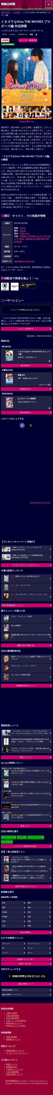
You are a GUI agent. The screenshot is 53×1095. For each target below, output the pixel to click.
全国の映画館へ (26, 932)
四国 (29, 921)
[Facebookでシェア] (22, 425)
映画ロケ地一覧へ (25, 964)
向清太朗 (18, 242)
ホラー (30, 953)
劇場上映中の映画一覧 (25, 645)
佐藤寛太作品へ (26, 389)
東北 (29, 912)
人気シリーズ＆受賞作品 (16, 1021)
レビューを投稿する (25, 329)
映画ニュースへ (26, 757)
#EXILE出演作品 (8, 44)
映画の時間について (25, 984)
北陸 (29, 917)
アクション (6, 944)
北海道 (4, 912)
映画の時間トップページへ (12, 995)
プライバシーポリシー (38, 1081)
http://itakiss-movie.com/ (24, 261)
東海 (29, 907)
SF (3, 948)
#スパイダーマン (8, 837)
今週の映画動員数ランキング (12, 605)
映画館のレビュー (13, 1039)
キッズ (30, 948)
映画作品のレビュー (14, 1023)
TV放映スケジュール (14, 1069)
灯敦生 (21, 239)
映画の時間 (5, 12)
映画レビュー (26, 826)
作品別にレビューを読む (16, 1026)
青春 (31, 34)
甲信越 (4, 917)
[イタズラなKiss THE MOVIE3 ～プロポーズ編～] (5, 287)
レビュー (22, 40)
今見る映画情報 (12, 1072)
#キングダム (6, 842)
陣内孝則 (45, 239)
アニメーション (33, 944)
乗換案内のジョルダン (19, 1081)
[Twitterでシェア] (30, 425)
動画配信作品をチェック (26, 686)
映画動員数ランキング (15, 1051)
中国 (3, 921)
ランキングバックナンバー (17, 1053)
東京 (3, 903)
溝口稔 (23, 228)
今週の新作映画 (12, 1016)
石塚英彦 (29, 239)
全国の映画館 (11, 1037)
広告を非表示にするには (40, 503)
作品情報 (16, 12)
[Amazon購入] (26, 121)
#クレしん (21, 837)
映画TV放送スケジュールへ (25, 886)
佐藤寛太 (24, 236)
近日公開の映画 (12, 1018)
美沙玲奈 (32, 236)
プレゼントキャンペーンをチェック (25, 565)
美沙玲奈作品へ (26, 412)
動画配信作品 (11, 1067)
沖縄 (29, 926)
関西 (3, 907)
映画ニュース (11, 1064)
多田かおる (25, 233)
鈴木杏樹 (37, 239)
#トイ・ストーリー (35, 837)
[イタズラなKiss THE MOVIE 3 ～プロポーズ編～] (15, 287)
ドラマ (4, 34)
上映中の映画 (11, 1013)
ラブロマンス (22, 34)
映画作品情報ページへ (10, 990)
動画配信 (32, 40)
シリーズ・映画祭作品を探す (26, 846)
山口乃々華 (41, 236)
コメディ (12, 34)
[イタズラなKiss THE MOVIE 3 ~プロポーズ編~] (28, 285)
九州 (3, 926)
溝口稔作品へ (26, 365)
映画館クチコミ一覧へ (25, 959)
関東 (29, 903)
